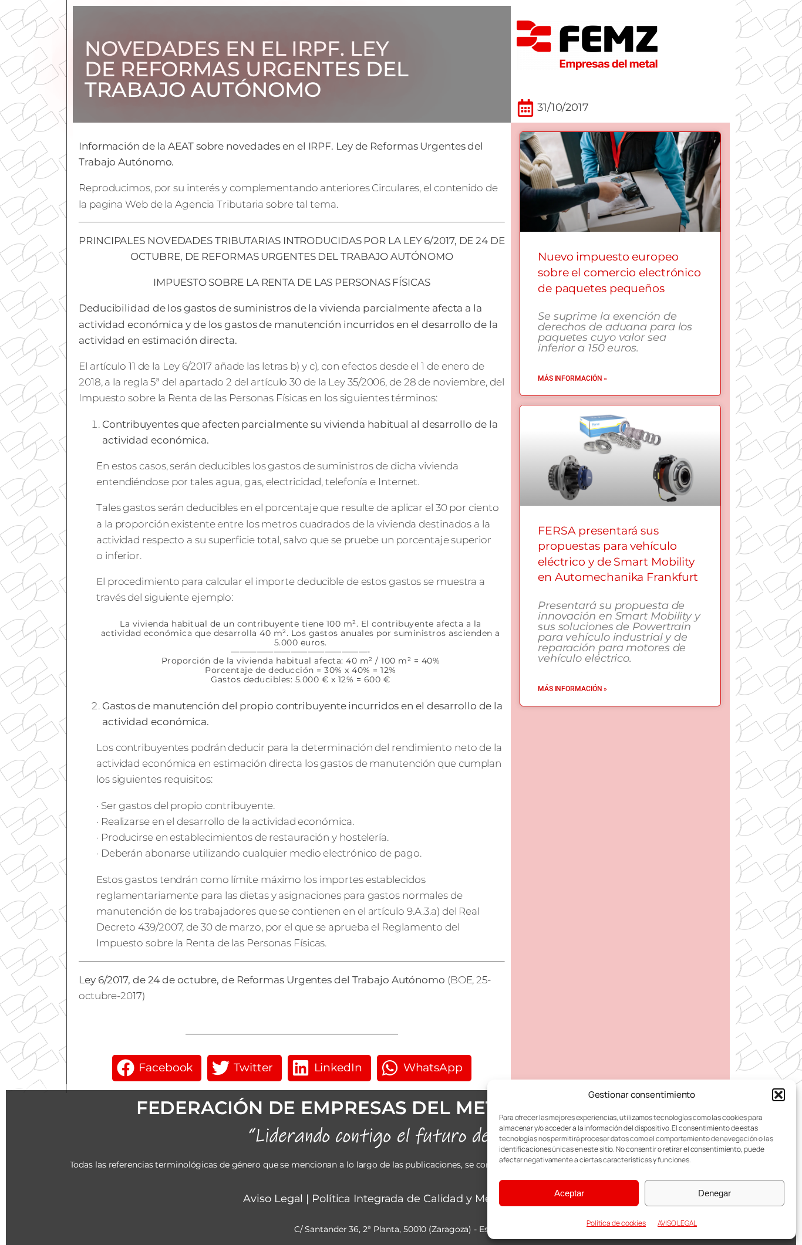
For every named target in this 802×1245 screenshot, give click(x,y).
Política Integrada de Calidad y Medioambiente (435, 1198)
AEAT (181, 146)
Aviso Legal (273, 1198)
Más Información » (572, 378)
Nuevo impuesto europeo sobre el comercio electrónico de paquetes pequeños (619, 272)
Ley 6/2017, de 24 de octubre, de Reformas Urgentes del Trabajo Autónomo (262, 980)
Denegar (714, 1193)
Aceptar (569, 1193)
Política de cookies (616, 1223)
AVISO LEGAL (677, 1223)
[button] (778, 1095)
